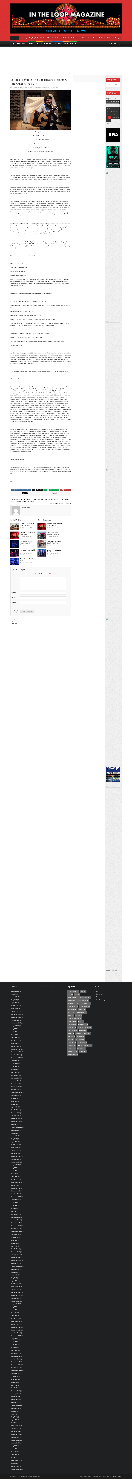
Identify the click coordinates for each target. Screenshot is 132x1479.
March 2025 (14, 1040)
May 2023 (14, 1104)
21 (118, 114)
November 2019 (16, 1226)
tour (80, 1045)
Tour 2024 (88, 1045)
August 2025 (15, 1026)
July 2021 (14, 1168)
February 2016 (15, 1356)
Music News (32, 87)
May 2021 (14, 1173)
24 (109, 117)
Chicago (71, 1000)
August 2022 (15, 1130)
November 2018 (16, 1260)
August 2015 (15, 1373)
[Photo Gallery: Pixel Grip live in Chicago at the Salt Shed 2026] (14, 561)
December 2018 (15, 1257)
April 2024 (14, 1072)
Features (38, 87)
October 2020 (15, 1194)
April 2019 (14, 1246)
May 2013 (14, 1451)
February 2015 (15, 1391)
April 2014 (14, 1420)
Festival (82, 1009)
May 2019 (14, 1243)
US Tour (82, 1051)
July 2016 (14, 1341)
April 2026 (14, 1002)
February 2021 (15, 1182)
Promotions (102, 1476)
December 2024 (15, 1049)
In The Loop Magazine (75, 1018)
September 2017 (16, 1301)
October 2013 (15, 1437)
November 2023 (16, 1086)
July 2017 (14, 1307)
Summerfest (80, 1039)
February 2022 (15, 1147)
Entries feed (99, 994)
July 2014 (14, 1411)
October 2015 (15, 1367)
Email (13, 597)
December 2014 (15, 1396)
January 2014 (15, 1428)
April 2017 (14, 1315)
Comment (14, 578)
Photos (71, 1033)
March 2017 (14, 1318)
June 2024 (14, 1066)
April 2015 (14, 1385)
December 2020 (15, 1188)
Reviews (53, 87)
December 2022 (15, 1118)
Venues (109, 1476)
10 (109, 111)
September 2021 (16, 1162)
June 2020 (14, 1205)
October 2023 (15, 1089)
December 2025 (15, 1014)
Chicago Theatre (82, 1000)
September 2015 (16, 1370)
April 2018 (14, 1281)
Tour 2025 (71, 1048)
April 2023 (14, 1107)
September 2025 (16, 1023)
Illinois (70, 1015)
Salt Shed (80, 1036)
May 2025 (14, 1034)
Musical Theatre (46, 87)
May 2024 (14, 1069)
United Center (72, 1051)
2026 (77, 994)
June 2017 (14, 1310)
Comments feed (100, 997)
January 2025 (15, 1046)
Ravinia (79, 1033)
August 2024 (15, 1060)
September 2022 (16, 1127)
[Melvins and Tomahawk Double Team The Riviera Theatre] (41, 544)
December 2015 (15, 1362)
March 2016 (14, 1353)
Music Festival (72, 1030)
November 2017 (16, 1295)
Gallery (119, 1476)
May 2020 (14, 1208)
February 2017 (15, 1321)
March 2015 (14, 1388)
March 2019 (14, 1249)
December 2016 (15, 1327)
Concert (71, 1003)
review (87, 1033)
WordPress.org (100, 1000)
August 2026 (15, 991)
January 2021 (15, 1185)
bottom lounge (85, 997)
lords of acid (72, 1027)
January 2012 (15, 1466)
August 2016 (15, 1338)
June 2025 (14, 1031)
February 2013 (15, 1460)
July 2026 (14, 994)
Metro (80, 1027)
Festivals (95, 1476)
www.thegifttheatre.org (16, 165)
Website (13, 602)
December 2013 (15, 1431)
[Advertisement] (66, 62)
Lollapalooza (83, 1024)
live (80, 1021)
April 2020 (14, 1211)
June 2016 (14, 1344)
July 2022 (14, 1133)
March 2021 (14, 1179)
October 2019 (15, 1228)
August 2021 (15, 1165)
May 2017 (14, 1312)
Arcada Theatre (73, 997)
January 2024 (15, 1081)
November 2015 (16, 1365)
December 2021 (15, 1153)
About (114, 1476)
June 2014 (14, 1414)
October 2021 (15, 1159)
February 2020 (15, 1217)
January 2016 (15, 1359)
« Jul (107, 123)
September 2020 (16, 1197)
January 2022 (15, 1150)
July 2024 (14, 1063)
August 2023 (15, 1095)
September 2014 (16, 1405)
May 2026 (14, 1000)
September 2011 (16, 1469)
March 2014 (14, 1422)
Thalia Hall (72, 1042)
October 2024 (15, 1055)
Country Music (72, 1009)
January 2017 (15, 1324)
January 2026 (15, 1011)
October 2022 (15, 1124)
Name (13, 592)
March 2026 (14, 1005)
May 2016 (14, 1347)
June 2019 (14, 1240)
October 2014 (15, 1402)
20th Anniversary (73, 991)
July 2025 (14, 1029)
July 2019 (14, 1237)
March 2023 (14, 1110)
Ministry (88, 1027)
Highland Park (82, 1012)
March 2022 (14, 1144)
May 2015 (14, 1382)
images (78, 1015)
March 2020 (14, 1214)
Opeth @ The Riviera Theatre (59, 504)
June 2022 (14, 1136)
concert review (85, 1006)
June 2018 (14, 1275)
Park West (82, 1030)
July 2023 (14, 1098)
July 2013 (14, 1446)
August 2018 (15, 1269)
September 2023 (16, 1092)
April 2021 (14, 1176)
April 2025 (14, 1037)
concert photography (83, 1003)
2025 (70, 994)
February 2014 (15, 1425)
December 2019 (15, 1223)
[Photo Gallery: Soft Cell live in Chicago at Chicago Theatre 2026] (14, 553)
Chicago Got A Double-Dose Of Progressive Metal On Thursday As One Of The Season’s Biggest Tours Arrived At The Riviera (39, 500)
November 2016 (16, 1330)
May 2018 (14, 1278)
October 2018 (15, 1263)
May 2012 (14, 1463)
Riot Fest (71, 1036)
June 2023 (14, 1101)
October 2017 (15, 1298)
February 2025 (15, 1043)
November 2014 (16, 1399)
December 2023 (15, 1084)
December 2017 (15, 1292)
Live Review (72, 1024)
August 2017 (15, 1304)
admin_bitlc (24, 87)
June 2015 (14, 1379)
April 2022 (14, 1142)
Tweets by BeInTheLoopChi (46, 986)
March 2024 (14, 1075)
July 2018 (14, 1272)
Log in (98, 991)
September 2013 (16, 1440)
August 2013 (15, 1443)
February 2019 (15, 1252)
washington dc (73, 1054)
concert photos (73, 1006)
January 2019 (15, 1254)
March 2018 (14, 1283)
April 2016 (14, 1350)
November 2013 (16, 1434)
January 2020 (15, 1220)
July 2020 (14, 1202)
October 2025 (15, 1020)
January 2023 (15, 1115)
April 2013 (14, 1454)
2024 (83, 991)
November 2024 (16, 1052)
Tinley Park (72, 1045)
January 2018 (15, 1289)
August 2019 (15, 1234)
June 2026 (14, 997)
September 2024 (16, 1058)
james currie (72, 1021)
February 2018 (15, 1286)
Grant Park (71, 1012)
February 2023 (15, 1113)
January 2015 (15, 1394)
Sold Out (71, 1039)
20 (116, 114)
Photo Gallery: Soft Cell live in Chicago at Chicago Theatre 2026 (103, 38)
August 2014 (15, 1408)
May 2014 (14, 1417)
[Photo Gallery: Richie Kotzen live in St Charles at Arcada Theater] (14, 544)
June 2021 (14, 1170)
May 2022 (14, 1139)
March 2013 (14, 1457)
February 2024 (15, 1078)
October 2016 (15, 1333)
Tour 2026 (81, 1048)
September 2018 (16, 1266)
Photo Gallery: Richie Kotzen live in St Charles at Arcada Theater (67, 38)
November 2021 (16, 1156)
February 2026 (15, 1008)
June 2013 (14, 1449)
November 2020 (16, 1191)
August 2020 (15, 1199)
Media (89, 1476)
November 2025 (16, 1017)
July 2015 (14, 1376)
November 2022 (16, 1121)
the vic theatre (82, 1042)
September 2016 (16, 1336)
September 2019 (16, 1231)
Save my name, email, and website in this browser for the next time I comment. (14, 615)
